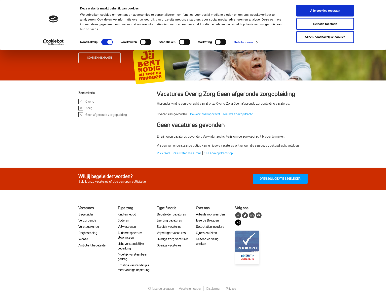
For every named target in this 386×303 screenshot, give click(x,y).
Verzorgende (87, 220)
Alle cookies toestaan (325, 10)
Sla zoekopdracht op (218, 153)
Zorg (88, 108)
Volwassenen (127, 226)
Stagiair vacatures (169, 226)
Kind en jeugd (127, 214)
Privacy (231, 288)
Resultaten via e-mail (187, 153)
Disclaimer (213, 288)
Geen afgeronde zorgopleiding (106, 114)
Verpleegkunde (88, 226)
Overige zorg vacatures (173, 239)
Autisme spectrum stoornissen (130, 235)
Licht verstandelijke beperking (131, 245)
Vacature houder (190, 288)
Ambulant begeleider (92, 245)
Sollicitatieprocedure (210, 226)
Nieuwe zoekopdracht (238, 114)
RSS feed (163, 153)
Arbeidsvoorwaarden (210, 214)
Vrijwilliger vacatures (171, 233)
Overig (89, 101)
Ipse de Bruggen (207, 220)
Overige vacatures (169, 245)
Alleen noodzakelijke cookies (325, 37)
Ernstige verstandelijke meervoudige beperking (134, 267)
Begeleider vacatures (171, 214)
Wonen (83, 239)
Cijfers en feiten (206, 233)
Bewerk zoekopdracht (205, 114)
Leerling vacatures (169, 220)
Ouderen (123, 220)
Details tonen (243, 42)
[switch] (145, 42)
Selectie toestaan (325, 24)
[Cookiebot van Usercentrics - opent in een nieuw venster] (53, 42)
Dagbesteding (87, 233)
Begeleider (85, 214)
